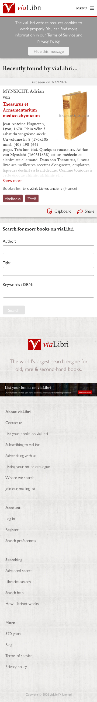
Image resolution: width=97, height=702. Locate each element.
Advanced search (18, 570)
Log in (10, 518)
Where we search (19, 477)
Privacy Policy (48, 41)
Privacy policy (16, 666)
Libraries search (18, 581)
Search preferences (20, 540)
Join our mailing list (20, 488)
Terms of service (18, 655)
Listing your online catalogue (27, 466)
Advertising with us (20, 455)
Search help (14, 592)
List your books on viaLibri (26, 433)
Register (12, 529)
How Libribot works (22, 603)
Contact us (14, 422)
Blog (8, 644)
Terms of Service (61, 35)
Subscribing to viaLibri (22, 444)
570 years (13, 633)
